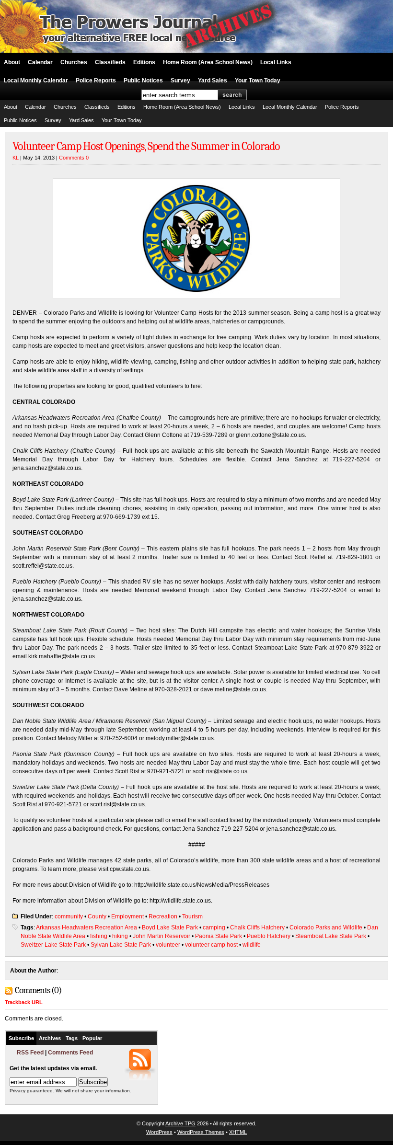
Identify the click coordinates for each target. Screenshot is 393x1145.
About (12, 62)
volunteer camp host (211, 944)
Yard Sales (212, 80)
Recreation (163, 916)
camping (214, 927)
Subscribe (21, 1038)
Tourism (192, 916)
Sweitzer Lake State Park (53, 944)
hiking (120, 936)
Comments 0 (74, 157)
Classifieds (110, 62)
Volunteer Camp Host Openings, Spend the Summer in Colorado (146, 146)
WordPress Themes (200, 1132)
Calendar (40, 62)
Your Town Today (257, 80)
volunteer (168, 944)
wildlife (252, 944)
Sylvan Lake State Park (121, 944)
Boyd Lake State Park (170, 927)
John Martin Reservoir (161, 936)
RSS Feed (30, 1052)
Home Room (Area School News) (208, 62)
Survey (180, 80)
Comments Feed (70, 1052)
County (97, 916)
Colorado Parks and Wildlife (325, 927)
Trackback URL (24, 1002)
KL (15, 157)
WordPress (159, 1132)
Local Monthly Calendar (36, 80)
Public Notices (143, 80)
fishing (98, 936)
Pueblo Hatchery (268, 936)
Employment (127, 916)
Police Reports (96, 80)
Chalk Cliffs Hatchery (257, 927)
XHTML (238, 1132)
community (69, 916)
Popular (92, 1038)
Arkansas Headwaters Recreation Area (86, 927)
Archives (50, 1038)
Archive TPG (180, 1123)
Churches (73, 62)
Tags (72, 1038)
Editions (144, 62)
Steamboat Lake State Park (330, 936)
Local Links (275, 62)
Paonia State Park (218, 936)
